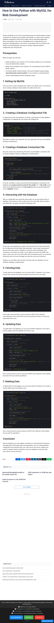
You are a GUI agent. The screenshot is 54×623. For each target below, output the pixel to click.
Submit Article (15, 5)
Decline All (39, 617)
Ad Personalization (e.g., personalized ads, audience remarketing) (27, 613)
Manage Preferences (47, 621)
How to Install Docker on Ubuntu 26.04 (11, 570)
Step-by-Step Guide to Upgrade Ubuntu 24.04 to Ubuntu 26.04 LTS (18, 573)
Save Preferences (16, 617)
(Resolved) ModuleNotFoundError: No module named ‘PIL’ (13, 473)
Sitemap (50, 5)
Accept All (29, 617)
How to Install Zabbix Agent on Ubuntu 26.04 (12, 568)
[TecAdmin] (9, 2)
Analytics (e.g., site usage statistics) (28, 606)
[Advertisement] (27, 27)
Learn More (27, 620)
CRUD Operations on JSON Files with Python (40, 473)
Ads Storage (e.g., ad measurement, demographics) (27, 608)
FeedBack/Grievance (40, 5)
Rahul (5, 19)
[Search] (47, 2)
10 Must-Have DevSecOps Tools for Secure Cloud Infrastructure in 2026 (19, 579)
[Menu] (50, 2)
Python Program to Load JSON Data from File (14, 480)
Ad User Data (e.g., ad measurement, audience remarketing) (27, 611)
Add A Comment (27, 487)
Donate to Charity (27, 5)
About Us (7, 5)
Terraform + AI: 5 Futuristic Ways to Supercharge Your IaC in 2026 (17, 576)
